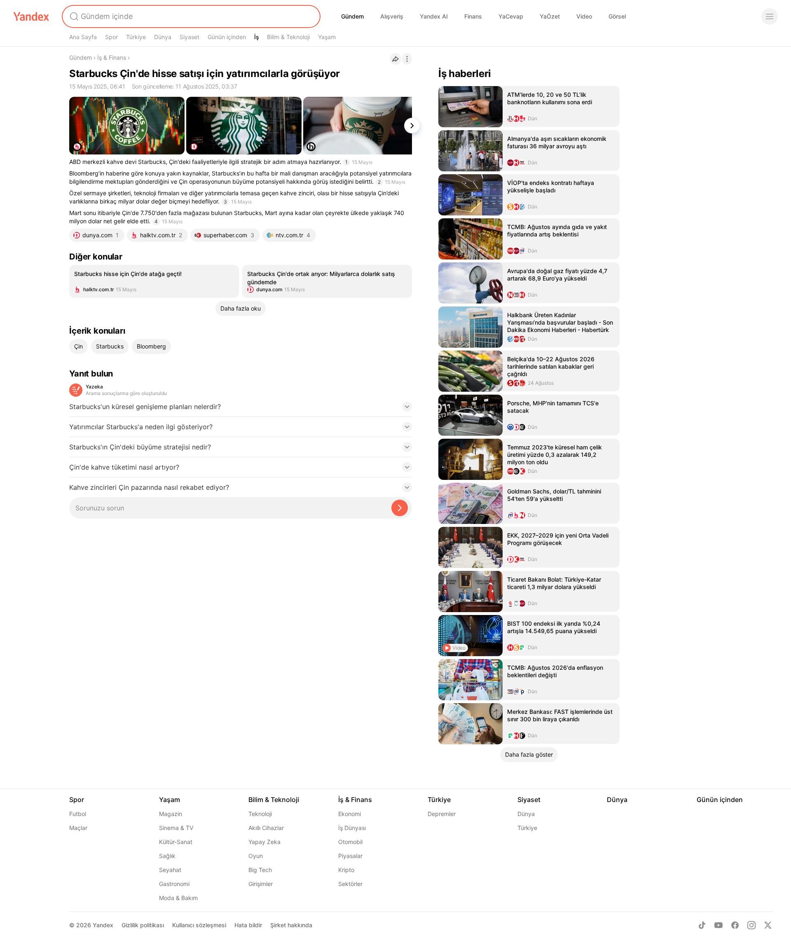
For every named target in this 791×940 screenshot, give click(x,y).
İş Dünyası (352, 827)
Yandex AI (434, 16)
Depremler (442, 813)
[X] (768, 925)
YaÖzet (550, 16)
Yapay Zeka (264, 841)
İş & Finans (111, 57)
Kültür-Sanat (175, 841)
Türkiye (136, 36)
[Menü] (769, 16)
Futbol (77, 813)
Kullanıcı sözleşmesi (199, 924)
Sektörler (350, 883)
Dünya (162, 36)
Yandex (103, 924)
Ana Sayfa (83, 36)
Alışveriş (391, 16)
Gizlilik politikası (143, 924)
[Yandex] (31, 16)
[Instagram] (751, 925)
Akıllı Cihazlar (266, 827)
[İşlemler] (407, 59)
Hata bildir (248, 924)
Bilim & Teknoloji (288, 36)
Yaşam (327, 36)
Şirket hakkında (291, 924)
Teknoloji (260, 813)
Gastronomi (174, 883)
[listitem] (154, 281)
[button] (240, 409)
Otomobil (350, 841)
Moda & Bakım (178, 897)
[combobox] (190, 16)
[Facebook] (735, 925)
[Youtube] (718, 925)
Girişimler (260, 883)
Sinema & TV (176, 827)
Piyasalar (350, 855)
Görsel (617, 16)
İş (256, 36)
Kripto (346, 869)
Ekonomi (349, 813)
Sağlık (167, 855)
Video (584, 16)
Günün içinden (227, 36)
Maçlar (78, 827)
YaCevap (510, 16)
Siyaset (189, 36)
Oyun (255, 855)
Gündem (352, 16)
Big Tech (260, 869)
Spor (111, 36)
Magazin (170, 813)
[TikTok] (702, 925)
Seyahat (170, 869)
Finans (473, 16)
